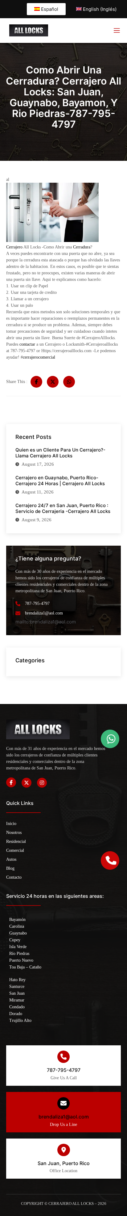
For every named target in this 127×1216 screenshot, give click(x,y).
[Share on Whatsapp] (69, 382)
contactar (27, 344)
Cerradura (81, 247)
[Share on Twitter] (53, 382)
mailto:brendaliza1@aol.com (45, 622)
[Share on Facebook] (36, 382)
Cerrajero (14, 247)
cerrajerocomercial (39, 357)
